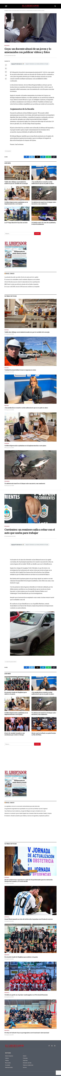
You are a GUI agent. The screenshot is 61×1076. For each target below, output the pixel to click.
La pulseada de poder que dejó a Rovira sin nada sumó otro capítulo (21, 277)
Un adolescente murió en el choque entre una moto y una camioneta (43, 203)
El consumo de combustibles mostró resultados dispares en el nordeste (22, 279)
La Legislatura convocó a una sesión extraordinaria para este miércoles (22, 806)
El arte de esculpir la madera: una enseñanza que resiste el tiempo (14, 734)
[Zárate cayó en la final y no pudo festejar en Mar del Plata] (44, 724)
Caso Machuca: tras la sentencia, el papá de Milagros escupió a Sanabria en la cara (25, 811)
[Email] (5, 71)
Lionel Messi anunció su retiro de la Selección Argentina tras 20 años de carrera (29, 919)
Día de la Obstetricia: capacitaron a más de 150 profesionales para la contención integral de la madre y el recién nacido (29, 880)
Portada (6, 10)
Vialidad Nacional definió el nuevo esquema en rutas (20, 370)
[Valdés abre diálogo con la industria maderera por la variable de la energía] (17, 173)
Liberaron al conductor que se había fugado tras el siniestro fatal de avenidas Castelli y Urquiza (28, 813)
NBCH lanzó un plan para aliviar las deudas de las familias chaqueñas (21, 284)
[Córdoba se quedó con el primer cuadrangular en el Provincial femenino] (31, 976)
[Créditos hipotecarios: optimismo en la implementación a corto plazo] (17, 193)
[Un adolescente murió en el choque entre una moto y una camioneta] (44, 193)
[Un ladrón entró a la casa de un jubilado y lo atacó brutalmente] (44, 214)
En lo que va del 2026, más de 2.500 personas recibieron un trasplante (22, 286)
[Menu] (6, 6)
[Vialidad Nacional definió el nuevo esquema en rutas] (31, 351)
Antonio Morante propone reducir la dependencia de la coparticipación (22, 281)
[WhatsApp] (5, 78)
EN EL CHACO (10, 273)
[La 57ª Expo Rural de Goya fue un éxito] (17, 214)
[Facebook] (5, 65)
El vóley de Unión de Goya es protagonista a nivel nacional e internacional (27, 1032)
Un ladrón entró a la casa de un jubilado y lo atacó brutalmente (43, 223)
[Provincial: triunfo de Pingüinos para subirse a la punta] (17, 683)
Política (7, 329)
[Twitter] (5, 68)
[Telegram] (5, 75)
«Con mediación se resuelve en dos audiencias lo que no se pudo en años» (42, 182)
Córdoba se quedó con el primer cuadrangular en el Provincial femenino (26, 995)
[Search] (55, 6)
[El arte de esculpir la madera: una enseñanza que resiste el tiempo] (17, 724)
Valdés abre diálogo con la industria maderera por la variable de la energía (16, 182)
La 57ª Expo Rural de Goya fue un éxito (16, 222)
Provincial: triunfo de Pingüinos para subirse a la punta (15, 693)
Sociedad (7, 443)
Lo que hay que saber (10, 661)
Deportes (7, 916)
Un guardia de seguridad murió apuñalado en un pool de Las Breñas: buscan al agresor (26, 808)
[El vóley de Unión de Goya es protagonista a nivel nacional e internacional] (31, 1014)
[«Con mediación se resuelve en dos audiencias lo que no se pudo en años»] (44, 173)
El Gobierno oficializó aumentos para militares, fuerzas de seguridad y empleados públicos (27, 815)
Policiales (6, 45)
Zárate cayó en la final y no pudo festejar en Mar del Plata (43, 734)
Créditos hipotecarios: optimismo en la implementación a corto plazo (16, 203)
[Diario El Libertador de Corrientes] (30, 6)
